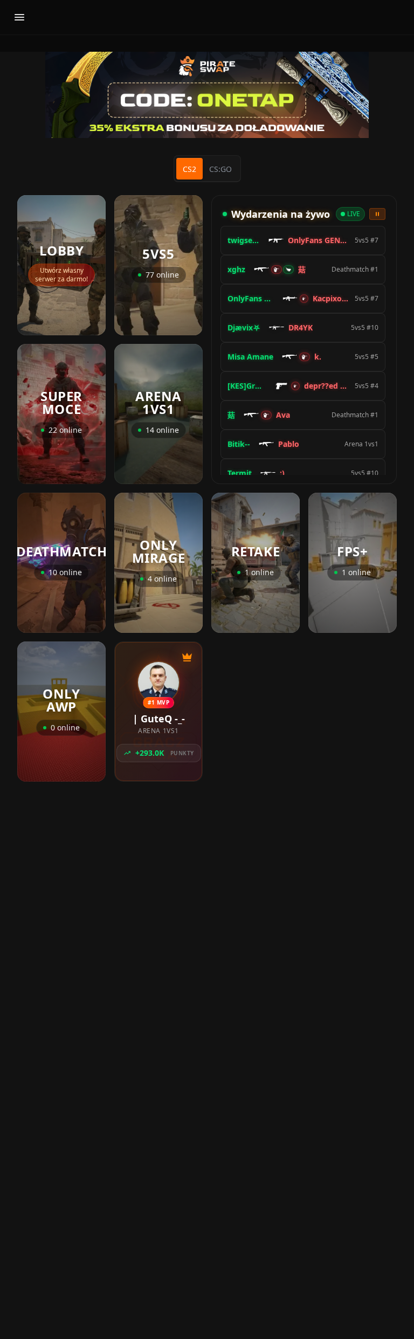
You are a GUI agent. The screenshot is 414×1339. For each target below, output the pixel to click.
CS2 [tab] (189, 169)
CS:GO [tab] (220, 169)
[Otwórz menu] (19, 17)
